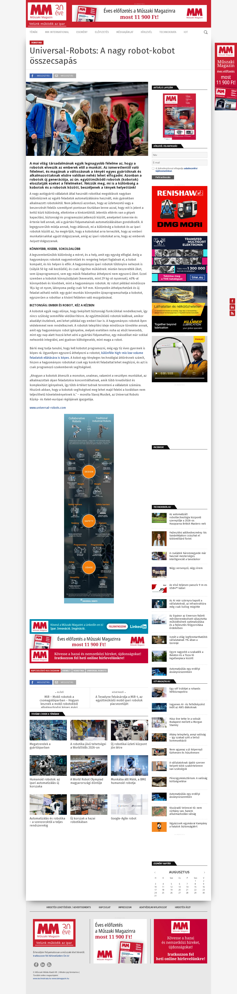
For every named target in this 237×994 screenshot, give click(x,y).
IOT (186, 32)
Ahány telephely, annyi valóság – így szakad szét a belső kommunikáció (187, 737)
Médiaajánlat (124, 32)
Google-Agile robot (123, 818)
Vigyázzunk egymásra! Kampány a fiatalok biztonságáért (188, 825)
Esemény (81, 32)
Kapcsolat (105, 907)
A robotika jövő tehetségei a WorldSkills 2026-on (88, 745)
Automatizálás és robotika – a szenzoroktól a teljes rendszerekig (47, 822)
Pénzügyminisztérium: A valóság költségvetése (188, 780)
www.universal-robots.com (48, 407)
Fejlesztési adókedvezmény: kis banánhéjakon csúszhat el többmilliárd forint (188, 535)
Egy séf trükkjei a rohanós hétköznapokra (184, 690)
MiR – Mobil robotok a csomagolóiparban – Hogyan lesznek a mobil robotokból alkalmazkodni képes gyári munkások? (59, 704)
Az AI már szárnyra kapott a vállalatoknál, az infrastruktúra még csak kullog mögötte (187, 603)
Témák (34, 32)
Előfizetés (102, 32)
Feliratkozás (163, 177)
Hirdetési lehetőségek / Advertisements (68, 907)
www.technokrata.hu (42, 978)
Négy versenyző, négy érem (186, 568)
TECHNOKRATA (167, 32)
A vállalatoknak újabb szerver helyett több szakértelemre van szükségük (187, 766)
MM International (57, 32)
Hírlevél (146, 32)
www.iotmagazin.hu (60, 978)
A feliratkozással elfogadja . (176, 169)
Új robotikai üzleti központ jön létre (129, 745)
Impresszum (124, 907)
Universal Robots (96, 670)
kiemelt (66, 670)
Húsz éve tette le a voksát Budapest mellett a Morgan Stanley (185, 722)
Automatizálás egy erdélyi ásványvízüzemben (184, 670)
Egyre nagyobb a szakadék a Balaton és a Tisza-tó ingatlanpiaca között (186, 655)
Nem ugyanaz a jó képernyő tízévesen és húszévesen (185, 751)
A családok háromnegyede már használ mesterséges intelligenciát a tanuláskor (187, 556)
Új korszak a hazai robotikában (82, 820)
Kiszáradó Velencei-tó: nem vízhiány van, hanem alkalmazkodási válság (185, 811)
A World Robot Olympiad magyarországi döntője (86, 781)
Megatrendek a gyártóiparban (40, 745)
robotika (79, 670)
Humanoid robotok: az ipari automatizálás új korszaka (45, 783)
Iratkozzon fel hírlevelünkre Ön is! (51, 955)
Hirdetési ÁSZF (183, 907)
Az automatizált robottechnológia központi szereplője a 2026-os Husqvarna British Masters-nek (187, 519)
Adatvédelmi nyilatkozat (153, 907)
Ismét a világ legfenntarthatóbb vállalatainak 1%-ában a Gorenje (188, 640)
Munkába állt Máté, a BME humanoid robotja (128, 781)
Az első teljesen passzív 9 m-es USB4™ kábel (188, 587)
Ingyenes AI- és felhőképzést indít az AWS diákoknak (187, 706)
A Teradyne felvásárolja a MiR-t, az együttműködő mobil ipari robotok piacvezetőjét (119, 700)
